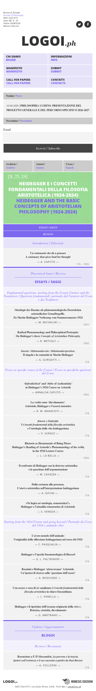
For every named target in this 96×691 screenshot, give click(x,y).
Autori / (40, 166)
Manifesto (14, 69)
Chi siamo (13, 58)
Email (7, 129)
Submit (56, 69)
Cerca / (70, 166)
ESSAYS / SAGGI (48, 227)
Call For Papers (18, 81)
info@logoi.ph (74, 686)
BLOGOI (48, 234)
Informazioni (61, 58)
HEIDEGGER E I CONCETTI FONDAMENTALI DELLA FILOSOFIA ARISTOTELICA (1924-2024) (48, 194)
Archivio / (11, 166)
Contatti (58, 81)
